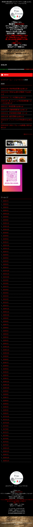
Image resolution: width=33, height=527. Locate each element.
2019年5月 (6, 369)
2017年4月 (6, 438)
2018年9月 (6, 391)
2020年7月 (6, 324)
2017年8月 (6, 429)
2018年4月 (6, 407)
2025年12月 (6, 213)
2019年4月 (6, 372)
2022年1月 (6, 267)
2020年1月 (6, 343)
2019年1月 (6, 378)
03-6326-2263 (19, 24)
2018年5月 (6, 403)
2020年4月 (6, 334)
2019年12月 (6, 346)
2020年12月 (6, 308)
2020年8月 (6, 321)
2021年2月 (6, 302)
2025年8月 (6, 220)
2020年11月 (6, 312)
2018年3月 (6, 410)
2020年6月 (6, 327)
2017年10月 (6, 422)
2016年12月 (6, 448)
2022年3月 (6, 261)
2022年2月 (6, 264)
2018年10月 (6, 388)
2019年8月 (6, 359)
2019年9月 (6, 356)
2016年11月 (6, 451)
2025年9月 (6, 216)
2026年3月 (6, 207)
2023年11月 (6, 226)
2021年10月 (6, 277)
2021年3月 (6, 299)
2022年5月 (6, 258)
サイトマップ (24, 520)
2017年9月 (6, 426)
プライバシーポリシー (11, 520)
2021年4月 (6, 296)
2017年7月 (6, 432)
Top (31, 525)
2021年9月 (6, 280)
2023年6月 (6, 239)
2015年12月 (6, 457)
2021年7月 (6, 286)
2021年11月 (6, 273)
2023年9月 (6, 232)
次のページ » (28, 134)
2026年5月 (6, 204)
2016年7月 (6, 454)
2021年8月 (6, 283)
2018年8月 (6, 394)
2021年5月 (6, 293)
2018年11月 (6, 384)
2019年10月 (6, 353)
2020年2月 (6, 340)
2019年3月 (6, 375)
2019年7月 (6, 362)
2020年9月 (6, 318)
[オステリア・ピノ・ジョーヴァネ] (16, 19)
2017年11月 (6, 419)
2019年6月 (6, 365)
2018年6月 (6, 400)
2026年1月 (6, 210)
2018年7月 (6, 397)
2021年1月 (6, 305)
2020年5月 (6, 331)
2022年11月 (6, 248)
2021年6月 (6, 289)
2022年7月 (6, 251)
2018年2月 (6, 413)
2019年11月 (6, 350)
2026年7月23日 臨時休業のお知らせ (16, 53)
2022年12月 (6, 245)
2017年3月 (6, 441)
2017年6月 (6, 435)
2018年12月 (6, 381)
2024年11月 (6, 223)
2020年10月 (6, 315)
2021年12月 (6, 270)
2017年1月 (6, 445)
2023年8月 (6, 235)
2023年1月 (6, 242)
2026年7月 (6, 201)
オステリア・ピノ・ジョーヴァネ (12, 80)
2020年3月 (6, 337)
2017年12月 (6, 416)
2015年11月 (6, 460)
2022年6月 (6, 254)
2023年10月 (6, 229)
